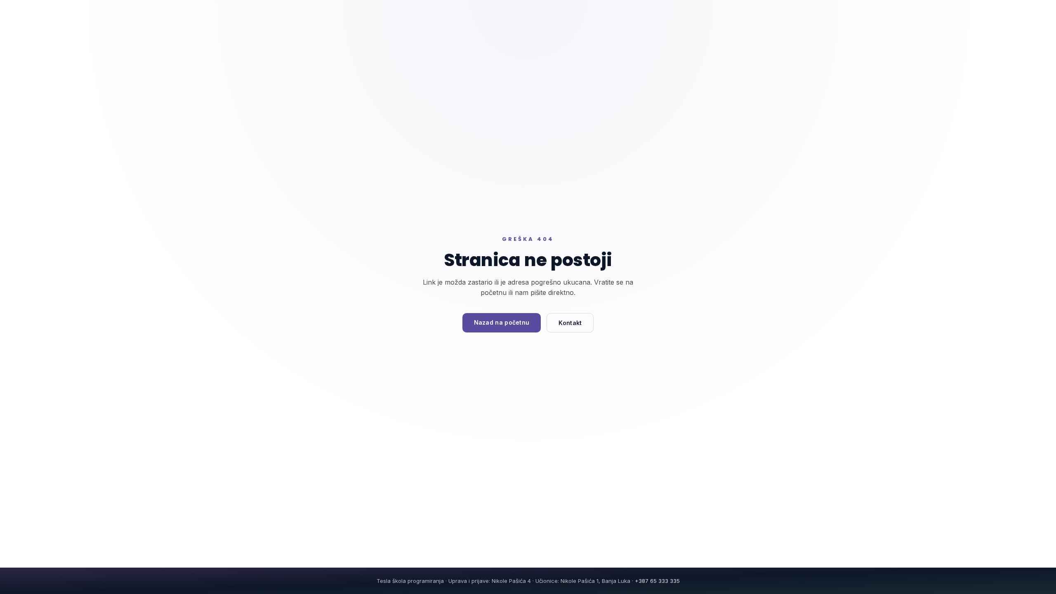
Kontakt (570, 322)
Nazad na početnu (502, 322)
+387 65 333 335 (657, 581)
